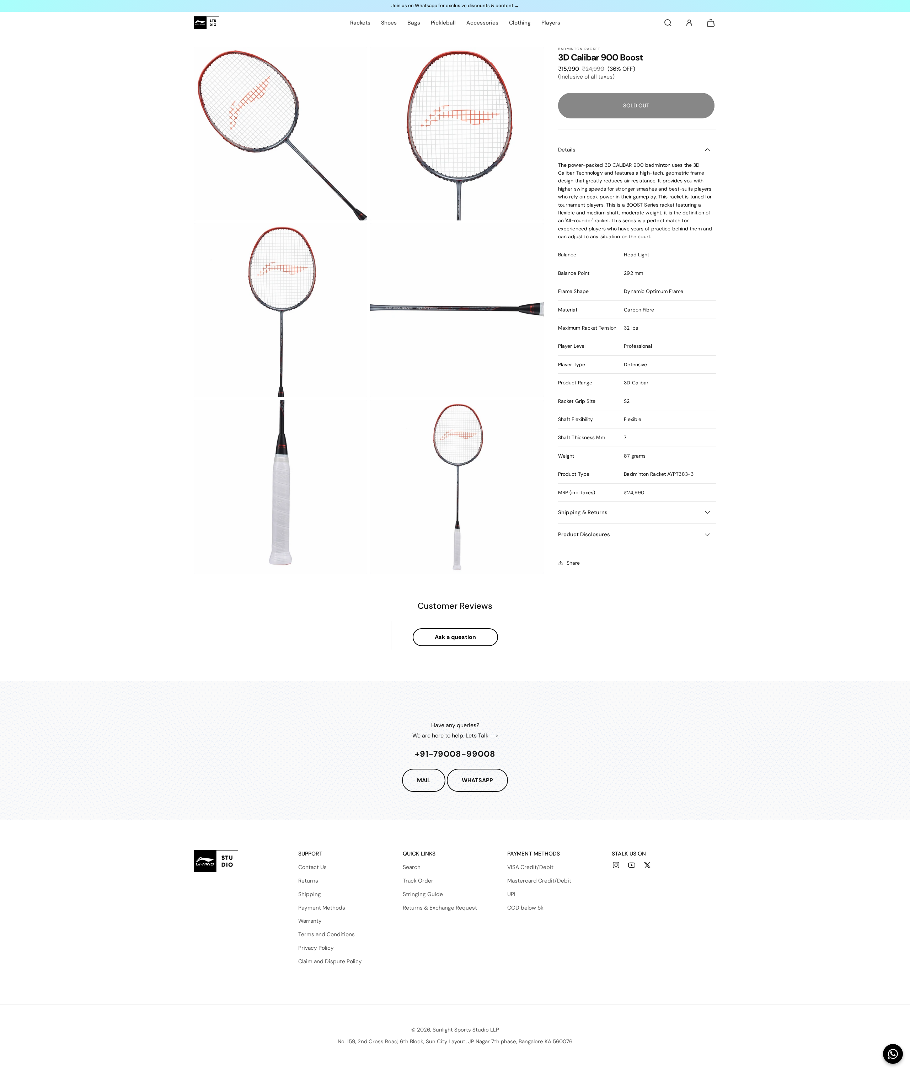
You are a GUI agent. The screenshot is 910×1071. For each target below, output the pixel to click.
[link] (360, 23)
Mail (423, 780)
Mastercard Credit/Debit (539, 880)
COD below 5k (525, 907)
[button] (668, 23)
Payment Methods (321, 907)
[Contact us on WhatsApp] (893, 1054)
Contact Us (312, 867)
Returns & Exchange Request (440, 907)
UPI (511, 894)
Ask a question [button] (455, 637)
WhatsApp (477, 780)
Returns (308, 880)
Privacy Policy (316, 948)
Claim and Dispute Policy (330, 961)
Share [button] (573, 563)
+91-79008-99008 (455, 753)
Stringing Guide (423, 894)
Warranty (310, 921)
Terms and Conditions (326, 934)
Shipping (309, 894)
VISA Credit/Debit (530, 867)
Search (412, 867)
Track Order (418, 880)
